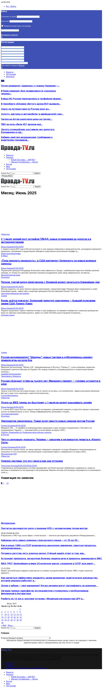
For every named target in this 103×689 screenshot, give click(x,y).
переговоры (11, 293)
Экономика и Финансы (11, 376)
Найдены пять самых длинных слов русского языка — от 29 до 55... (40, 540)
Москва (4, 275)
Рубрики (4, 638)
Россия (9, 164)
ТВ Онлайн (11, 74)
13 (15, 614)
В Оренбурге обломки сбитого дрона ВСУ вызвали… (31, 103)
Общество (5, 234)
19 (12, 617)
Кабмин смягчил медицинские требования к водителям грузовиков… (27, 138)
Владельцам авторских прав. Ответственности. (26, 668)
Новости (9, 72)
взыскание (13, 414)
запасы (15, 395)
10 (6, 614)
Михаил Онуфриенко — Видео (24, 162)
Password (5, 21)
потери (4, 315)
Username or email (8, 16)
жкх (7, 414)
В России (5, 435)
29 (21, 620)
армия (3, 374)
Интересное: (8, 523)
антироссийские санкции (40, 432)
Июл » (10, 625)
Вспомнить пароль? (9, 35)
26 (12, 620)
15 (21, 614)
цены (11, 253)
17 (6, 617)
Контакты (10, 76)
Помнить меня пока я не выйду (17, 26)
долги (3, 414)
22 (21, 617)
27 (15, 620)
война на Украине (22, 432)
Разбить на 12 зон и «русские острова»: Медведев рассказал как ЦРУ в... (42, 598)
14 (18, 614)
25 (8, 620)
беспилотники (12, 374)
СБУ (15, 454)
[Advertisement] (51, 215)
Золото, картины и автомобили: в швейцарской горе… (32, 114)
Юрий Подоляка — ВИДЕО (23, 160)
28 (18, 620)
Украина (9, 157)
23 (8, 483)
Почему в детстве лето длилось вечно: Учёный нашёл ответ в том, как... (43, 553)
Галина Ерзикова (8, 426)
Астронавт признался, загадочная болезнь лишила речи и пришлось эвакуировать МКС (51, 558)
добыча (9, 395)
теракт (10, 454)
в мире (17, 275)
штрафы (17, 253)
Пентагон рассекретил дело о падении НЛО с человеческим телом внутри (44, 528)
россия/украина (22, 293)
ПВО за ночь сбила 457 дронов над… (22, 124)
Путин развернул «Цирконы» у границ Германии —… (30, 85)
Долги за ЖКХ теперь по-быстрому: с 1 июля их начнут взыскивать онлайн (46, 402)
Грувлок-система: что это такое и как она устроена (32, 460)
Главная (9, 663)
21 (18, 617)
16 (2, 617)
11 (8, 614)
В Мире (4, 256)
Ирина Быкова (7, 247)
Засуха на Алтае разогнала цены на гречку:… (27, 119)
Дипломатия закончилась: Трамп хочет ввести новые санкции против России (48, 420)
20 (15, 617)
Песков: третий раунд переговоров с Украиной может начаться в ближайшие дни (50, 282)
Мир (8, 166)
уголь (3, 395)
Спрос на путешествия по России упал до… (25, 109)
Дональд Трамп (7, 432)
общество (5, 253)
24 (6, 620)
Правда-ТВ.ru (6, 649)
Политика (5, 277)
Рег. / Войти (11, 6)
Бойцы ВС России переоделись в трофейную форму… (31, 98)
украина (10, 275)
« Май (3, 625)
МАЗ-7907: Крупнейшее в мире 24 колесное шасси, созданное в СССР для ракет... (48, 563)
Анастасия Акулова (9, 466)
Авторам (10, 666)
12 (12, 614)
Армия (4, 296)
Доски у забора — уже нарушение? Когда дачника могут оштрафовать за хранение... (49, 585)
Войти (21, 65)
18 (8, 617)
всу (8, 315)
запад (3, 293)
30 (2, 623)
